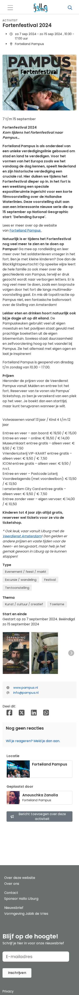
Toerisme (57, 604)
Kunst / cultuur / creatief (24, 604)
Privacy (8, 991)
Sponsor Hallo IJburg (21, 898)
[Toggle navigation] (10, 8)
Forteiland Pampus (25, 230)
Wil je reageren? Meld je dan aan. (33, 740)
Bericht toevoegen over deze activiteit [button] (42, 816)
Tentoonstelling (17, 588)
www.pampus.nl (25, 688)
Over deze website (19, 877)
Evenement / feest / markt (25, 572)
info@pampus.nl (26, 693)
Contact (11, 892)
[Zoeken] (70, 8)
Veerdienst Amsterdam (22, 536)
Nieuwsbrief (13, 907)
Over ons (11, 883)
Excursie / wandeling (20, 580)
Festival (50, 580)
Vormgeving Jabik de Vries (26, 913)
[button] (17, 973)
